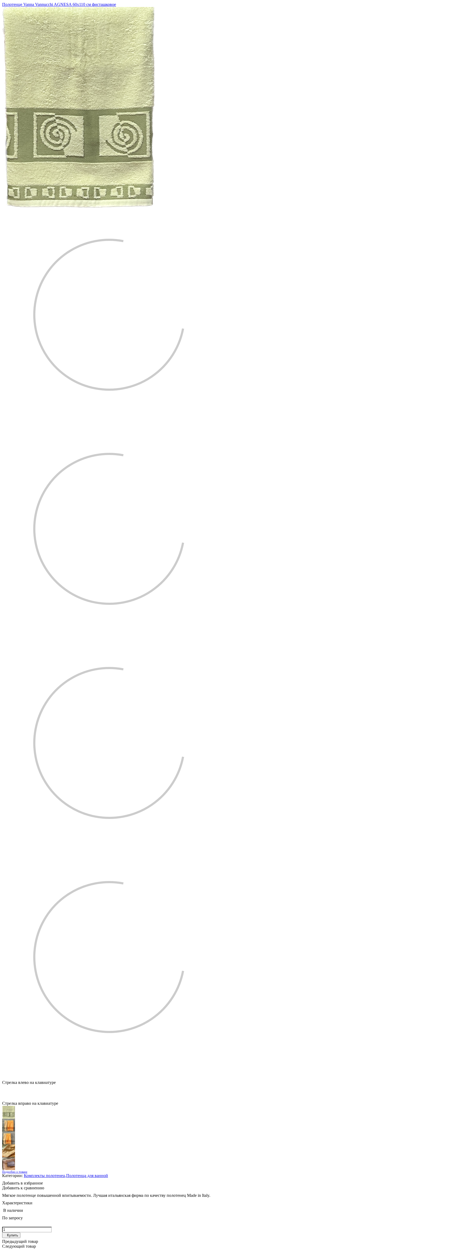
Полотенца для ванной (87, 1175)
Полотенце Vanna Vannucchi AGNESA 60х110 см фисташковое (59, 4)
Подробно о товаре (14, 1171)
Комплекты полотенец (45, 1175)
